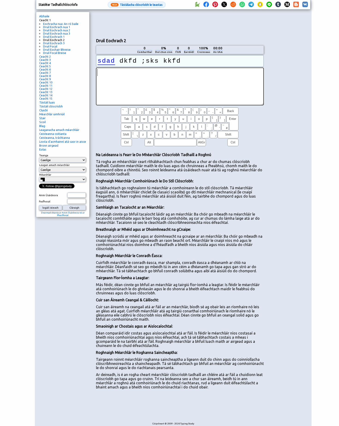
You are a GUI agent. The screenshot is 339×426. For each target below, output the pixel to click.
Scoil (42, 122)
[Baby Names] (197, 5)
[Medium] (287, 5)
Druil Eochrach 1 (54, 36)
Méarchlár (45, 174)
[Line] (269, 5)
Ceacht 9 (45, 79)
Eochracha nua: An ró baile (60, 23)
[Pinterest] (215, 5)
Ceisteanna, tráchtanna (54, 137)
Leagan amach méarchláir (54, 165)
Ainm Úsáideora (48, 195)
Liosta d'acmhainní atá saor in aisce (62, 141)
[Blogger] (296, 5)
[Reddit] (233, 5)
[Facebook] (206, 5)
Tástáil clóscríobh (51, 106)
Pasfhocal (44, 201)
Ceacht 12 (45, 88)
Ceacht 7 (45, 72)
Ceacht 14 (45, 95)
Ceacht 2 (45, 56)
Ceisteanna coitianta (52, 133)
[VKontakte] (305, 5)
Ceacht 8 (45, 75)
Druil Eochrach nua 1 (56, 27)
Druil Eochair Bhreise (57, 49)
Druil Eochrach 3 (54, 43)
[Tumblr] (278, 5)
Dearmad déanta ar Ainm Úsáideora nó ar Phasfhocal (63, 213)
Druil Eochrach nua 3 (56, 33)
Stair (42, 118)
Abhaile (44, 16)
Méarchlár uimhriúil (52, 114)
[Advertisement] (180, 23)
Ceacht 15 (45, 98)
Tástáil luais (47, 102)
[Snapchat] (260, 5)
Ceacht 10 (45, 82)
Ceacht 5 (45, 66)
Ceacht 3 (45, 59)
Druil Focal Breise (54, 52)
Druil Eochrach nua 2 (56, 30)
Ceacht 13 (45, 92)
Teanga (43, 155)
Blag (42, 125)
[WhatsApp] (242, 5)
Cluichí (43, 110)
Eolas (42, 149)
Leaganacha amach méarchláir (59, 129)
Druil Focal (50, 46)
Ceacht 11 (45, 85)
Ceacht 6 (45, 69)
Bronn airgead (48, 145)
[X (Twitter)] (224, 5)
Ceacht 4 (45, 63)
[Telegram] (251, 5)
